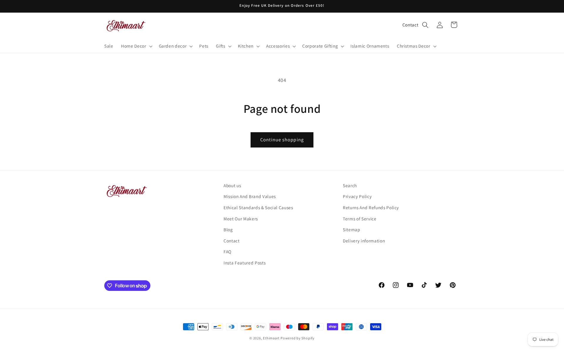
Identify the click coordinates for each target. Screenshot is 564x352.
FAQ (227, 251)
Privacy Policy (357, 196)
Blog (228, 229)
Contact (410, 25)
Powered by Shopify (298, 338)
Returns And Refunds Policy (371, 207)
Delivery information (364, 241)
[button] (136, 46)
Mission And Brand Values (250, 196)
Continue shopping (282, 139)
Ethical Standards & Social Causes (258, 207)
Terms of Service (360, 219)
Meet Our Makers (241, 219)
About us (232, 185)
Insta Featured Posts (245, 263)
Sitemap (351, 229)
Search (350, 185)
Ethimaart (272, 338)
